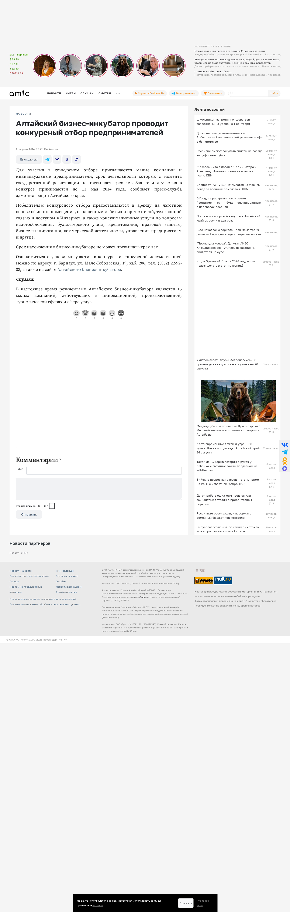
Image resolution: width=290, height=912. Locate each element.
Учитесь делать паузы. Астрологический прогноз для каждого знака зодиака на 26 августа (227, 364)
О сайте (61, 581)
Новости (54, 93)
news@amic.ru (141, 597)
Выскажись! (29, 159)
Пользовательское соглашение (29, 576)
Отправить (29, 514)
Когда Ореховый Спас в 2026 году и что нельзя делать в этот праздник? (226, 263)
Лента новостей (209, 109)
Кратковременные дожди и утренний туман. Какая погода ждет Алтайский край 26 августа (228, 448)
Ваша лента (214, 93)
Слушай (87, 93)
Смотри (105, 93)
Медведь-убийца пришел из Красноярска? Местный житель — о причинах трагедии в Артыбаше (228, 430)
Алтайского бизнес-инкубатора (89, 269)
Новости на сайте (21, 570)
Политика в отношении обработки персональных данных (45, 604)
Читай (71, 93)
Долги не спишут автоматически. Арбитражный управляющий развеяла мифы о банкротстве (230, 137)
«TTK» (63, 639)
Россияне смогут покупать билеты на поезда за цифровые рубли (229, 153)
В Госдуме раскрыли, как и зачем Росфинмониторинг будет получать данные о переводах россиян (229, 202)
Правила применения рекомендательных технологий (43, 599)
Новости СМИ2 (19, 552)
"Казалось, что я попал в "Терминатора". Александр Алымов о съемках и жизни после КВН (226, 171)
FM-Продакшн (64, 570)
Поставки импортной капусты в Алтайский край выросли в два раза (228, 218)
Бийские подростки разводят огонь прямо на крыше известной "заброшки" (228, 482)
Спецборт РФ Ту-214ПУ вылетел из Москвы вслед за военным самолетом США (228, 187)
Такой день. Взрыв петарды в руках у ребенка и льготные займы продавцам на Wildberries (227, 466)
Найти (274, 93)
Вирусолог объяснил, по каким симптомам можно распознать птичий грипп (228, 529)
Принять (185, 903)
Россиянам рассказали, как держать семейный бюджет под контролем (224, 515)
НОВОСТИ (23, 113)
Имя (20, 468)
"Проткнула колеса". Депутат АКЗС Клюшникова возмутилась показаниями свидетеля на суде (226, 247)
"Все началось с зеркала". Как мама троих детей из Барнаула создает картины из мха (229, 232)
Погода (14, 581)
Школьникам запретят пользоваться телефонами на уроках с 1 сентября (223, 121)
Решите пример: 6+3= (32, 505)
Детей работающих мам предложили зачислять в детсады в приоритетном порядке (224, 500)
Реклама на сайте (67, 576)
